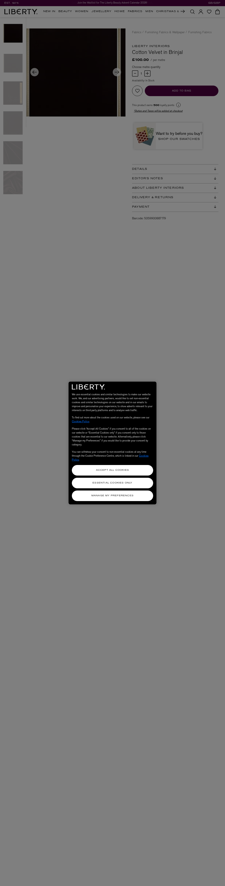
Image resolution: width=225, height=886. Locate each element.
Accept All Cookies (112, 470)
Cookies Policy (80, 421)
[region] (112, 443)
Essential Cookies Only (112, 483)
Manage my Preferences (112, 496)
